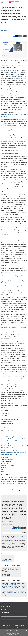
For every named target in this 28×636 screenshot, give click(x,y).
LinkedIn (3, 471)
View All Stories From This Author (10, 595)
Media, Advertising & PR (8, 537)
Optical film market (15, 76)
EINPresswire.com (9, 72)
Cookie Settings (18, 627)
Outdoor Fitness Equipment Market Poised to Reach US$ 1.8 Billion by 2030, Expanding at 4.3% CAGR (14, 592)
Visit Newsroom (6, 575)
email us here (4, 463)
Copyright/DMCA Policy (18, 625)
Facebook (3, 467)
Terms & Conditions (6, 625)
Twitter (3, 469)
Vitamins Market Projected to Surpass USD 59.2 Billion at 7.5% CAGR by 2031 (13, 584)
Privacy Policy (9, 627)
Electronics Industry (18, 536)
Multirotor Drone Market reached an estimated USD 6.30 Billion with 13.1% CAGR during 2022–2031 (13, 588)
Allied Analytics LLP (5, 30)
